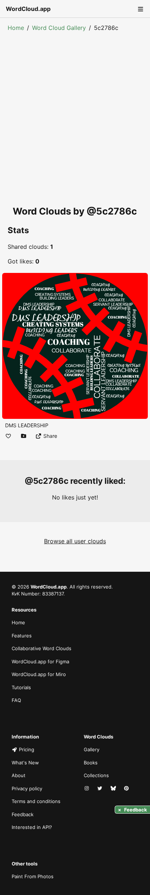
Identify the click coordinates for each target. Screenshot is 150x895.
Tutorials (21, 687)
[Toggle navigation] (140, 8)
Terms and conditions (36, 801)
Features (22, 636)
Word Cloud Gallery (59, 27)
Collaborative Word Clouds (41, 648)
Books (91, 762)
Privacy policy (27, 788)
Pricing (26, 749)
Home (16, 27)
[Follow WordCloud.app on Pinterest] (127, 788)
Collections (96, 775)
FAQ (16, 700)
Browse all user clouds (75, 541)
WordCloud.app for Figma (40, 661)
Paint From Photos (33, 876)
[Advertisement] (75, 111)
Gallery (91, 749)
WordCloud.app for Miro (39, 674)
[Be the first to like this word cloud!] (8, 436)
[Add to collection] (23, 436)
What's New (25, 762)
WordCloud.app (28, 8)
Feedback (22, 814)
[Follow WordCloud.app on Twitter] (100, 788)
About (18, 775)
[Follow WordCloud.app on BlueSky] (114, 788)
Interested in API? (32, 827)
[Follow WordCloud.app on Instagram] (87, 788)
